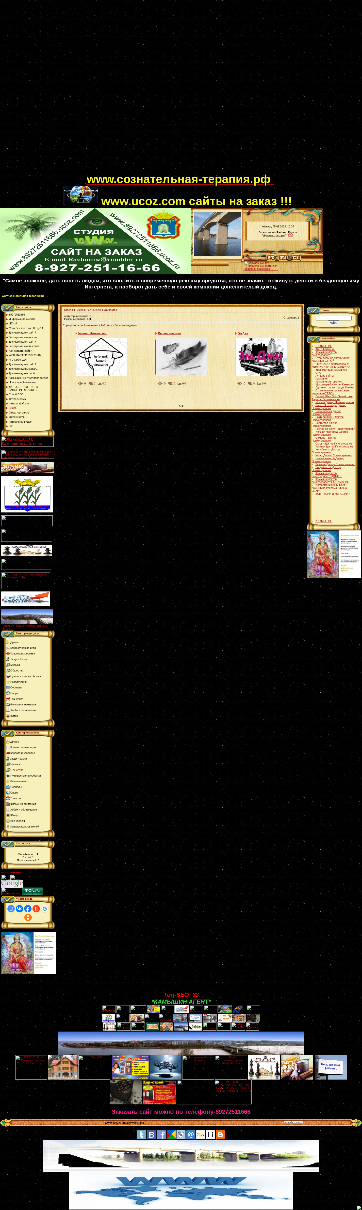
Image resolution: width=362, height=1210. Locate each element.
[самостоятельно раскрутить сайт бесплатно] (12, 886)
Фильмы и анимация (23, 704)
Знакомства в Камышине (331, 369)
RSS (290, 235)
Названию (90, 325)
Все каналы (17, 820)
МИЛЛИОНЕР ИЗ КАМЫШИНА (331, 366)
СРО (318, 372)
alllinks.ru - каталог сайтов (19, 625)
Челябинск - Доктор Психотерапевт (326, 451)
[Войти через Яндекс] (36, 908)
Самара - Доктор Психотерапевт (324, 439)
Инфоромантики (169, 333)
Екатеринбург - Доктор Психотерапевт (328, 418)
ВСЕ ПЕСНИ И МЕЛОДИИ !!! (333, 493)
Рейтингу (106, 325)
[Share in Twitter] (142, 1138)
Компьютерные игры (23, 647)
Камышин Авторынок (328, 381)
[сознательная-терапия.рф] (86, 182)
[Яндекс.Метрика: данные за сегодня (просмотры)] (11, 891)
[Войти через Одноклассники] (28, 917)
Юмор (14, 715)
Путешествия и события (25, 676)
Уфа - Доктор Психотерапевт (333, 455)
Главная (68, 309)
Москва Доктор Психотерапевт (334, 402)
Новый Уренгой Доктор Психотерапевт (328, 460)
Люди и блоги (18, 659)
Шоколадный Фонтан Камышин (334, 384)
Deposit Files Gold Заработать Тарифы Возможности (332, 398)
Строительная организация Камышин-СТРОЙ (330, 359)
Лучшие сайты (324, 375)
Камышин (321, 378)
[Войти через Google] (45, 909)
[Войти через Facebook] (28, 908)
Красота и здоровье (22, 653)
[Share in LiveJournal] (181, 1138)
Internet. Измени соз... (92, 333)
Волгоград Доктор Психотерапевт (324, 424)
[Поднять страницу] (359, 1208)
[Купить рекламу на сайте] (27, 623)
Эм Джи (243, 333)
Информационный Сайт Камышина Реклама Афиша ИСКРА (329, 487)
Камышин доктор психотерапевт (324, 353)
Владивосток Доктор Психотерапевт (326, 469)
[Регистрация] (283, 259)
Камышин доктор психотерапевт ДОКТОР (327, 475)
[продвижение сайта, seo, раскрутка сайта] (34, 886)
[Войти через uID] (11, 908)
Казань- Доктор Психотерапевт (334, 446)
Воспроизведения (126, 325)
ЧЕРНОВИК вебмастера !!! (332, 363)
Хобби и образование (23, 710)
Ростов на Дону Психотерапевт (335, 428)
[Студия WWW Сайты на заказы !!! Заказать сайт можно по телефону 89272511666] (95, 273)
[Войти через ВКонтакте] (19, 908)
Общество (16, 670)
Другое (14, 642)
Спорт (14, 693)
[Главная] (271, 259)
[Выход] (26, 568)
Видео (79, 309)
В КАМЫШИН (323, 346)
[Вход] (296, 259)
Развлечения (18, 681)
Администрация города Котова (334, 387)
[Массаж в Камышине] (123, 1012)
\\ (241, 260)
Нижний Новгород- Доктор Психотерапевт (330, 433)
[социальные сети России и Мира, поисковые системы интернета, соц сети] (261, 269)
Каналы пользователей (24, 826)
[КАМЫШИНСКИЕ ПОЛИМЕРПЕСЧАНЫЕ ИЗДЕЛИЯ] (166, 1029)
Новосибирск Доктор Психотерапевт (326, 412)
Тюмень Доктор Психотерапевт (335, 464)
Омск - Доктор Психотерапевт (334, 443)
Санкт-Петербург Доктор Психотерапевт (329, 407)
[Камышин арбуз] (168, 1012)
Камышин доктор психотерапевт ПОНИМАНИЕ (330, 480)
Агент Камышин (325, 349)
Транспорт (16, 698)
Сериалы (16, 687)
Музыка (15, 664)
